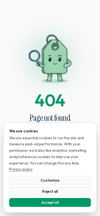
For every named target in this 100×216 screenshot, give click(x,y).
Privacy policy (20, 169)
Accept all (49, 202)
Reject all (50, 191)
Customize (50, 180)
